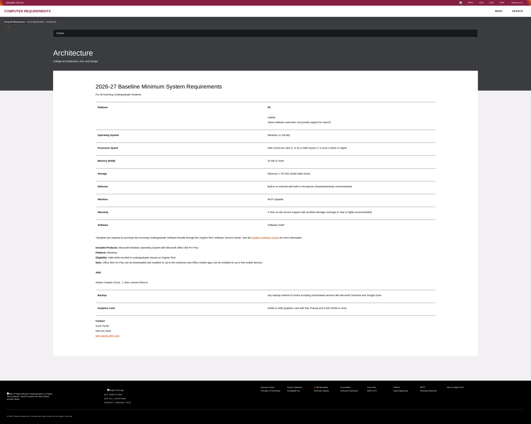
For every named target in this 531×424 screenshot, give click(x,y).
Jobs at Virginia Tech (455, 387)
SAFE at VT (372, 391)
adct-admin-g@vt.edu (107, 336)
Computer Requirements (15, 22)
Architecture (51, 22)
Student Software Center (265, 237)
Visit (481, 3)
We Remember (322, 387)
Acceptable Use (293, 391)
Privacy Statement (294, 387)
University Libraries (321, 391)
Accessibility (345, 387)
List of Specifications (36, 22)
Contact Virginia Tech (118, 403)
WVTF (422, 387)
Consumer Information (349, 391)
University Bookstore (428, 391)
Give (491, 3)
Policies (397, 387)
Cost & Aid (371, 387)
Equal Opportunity (401, 391)
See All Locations (115, 399)
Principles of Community (270, 391)
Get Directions (114, 395)
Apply (471, 3)
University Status (267, 387)
